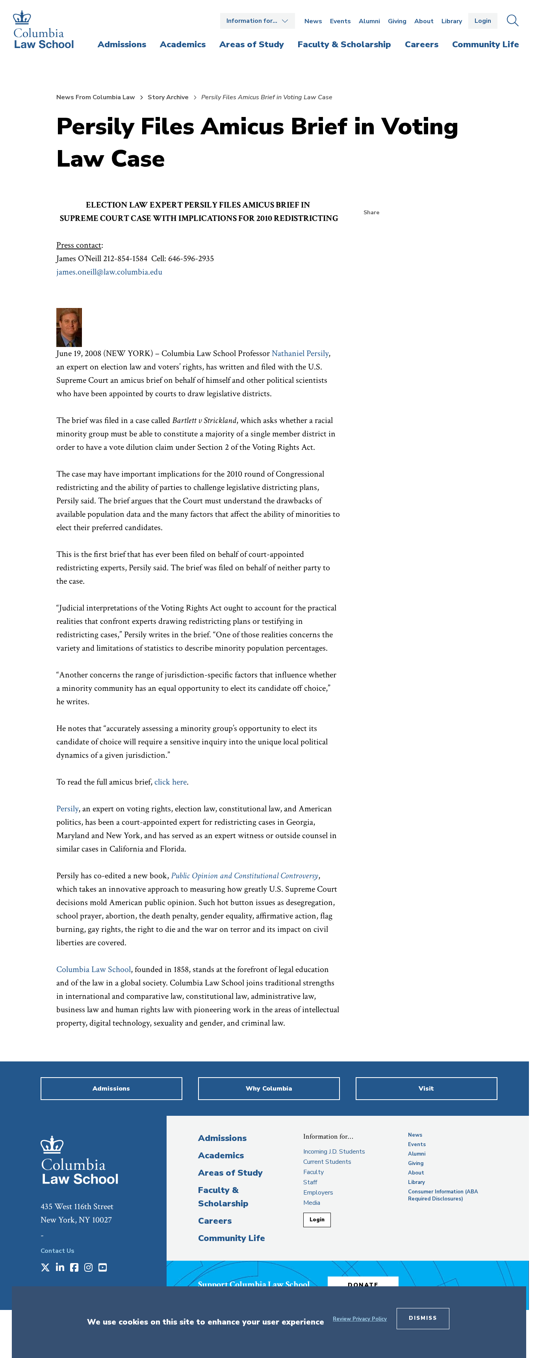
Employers (318, 1192)
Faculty (313, 1172)
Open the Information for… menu (257, 21)
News (313, 21)
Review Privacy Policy (360, 1319)
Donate (363, 1285)
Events (340, 21)
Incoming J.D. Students (334, 1151)
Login (483, 21)
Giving (397, 21)
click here (170, 782)
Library (452, 21)
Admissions (222, 1138)
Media (311, 1202)
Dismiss (423, 1318)
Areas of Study (230, 1173)
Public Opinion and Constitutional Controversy (244, 875)
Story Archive (168, 97)
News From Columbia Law (95, 97)
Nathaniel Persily (300, 353)
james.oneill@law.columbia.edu (109, 272)
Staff (310, 1182)
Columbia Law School (93, 969)
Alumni (369, 21)
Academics (221, 1155)
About (424, 21)
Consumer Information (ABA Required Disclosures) (443, 1195)
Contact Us (57, 1251)
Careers (215, 1221)
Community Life (231, 1238)
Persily (67, 808)
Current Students (327, 1162)
